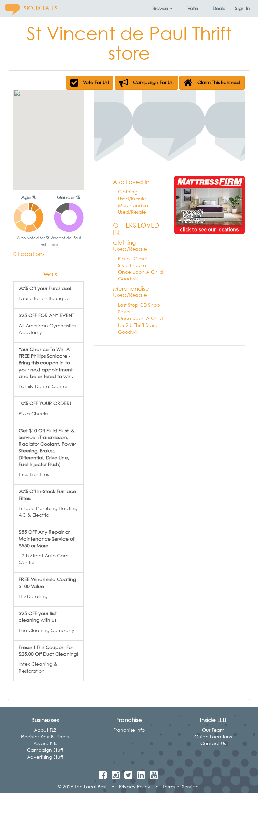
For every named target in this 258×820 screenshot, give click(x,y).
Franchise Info (129, 730)
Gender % (68, 197)
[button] (162, 8)
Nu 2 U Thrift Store (137, 325)
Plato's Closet (133, 258)
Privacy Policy (134, 786)
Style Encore (132, 265)
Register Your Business (45, 736)
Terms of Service (181, 786)
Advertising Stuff (45, 757)
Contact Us (213, 743)
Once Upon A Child (140, 272)
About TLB (45, 730)
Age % (28, 197)
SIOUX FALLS (41, 8)
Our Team (213, 730)
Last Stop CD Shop (139, 305)
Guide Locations (213, 736)
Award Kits (45, 743)
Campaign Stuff (45, 750)
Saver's (125, 311)
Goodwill (128, 279)
